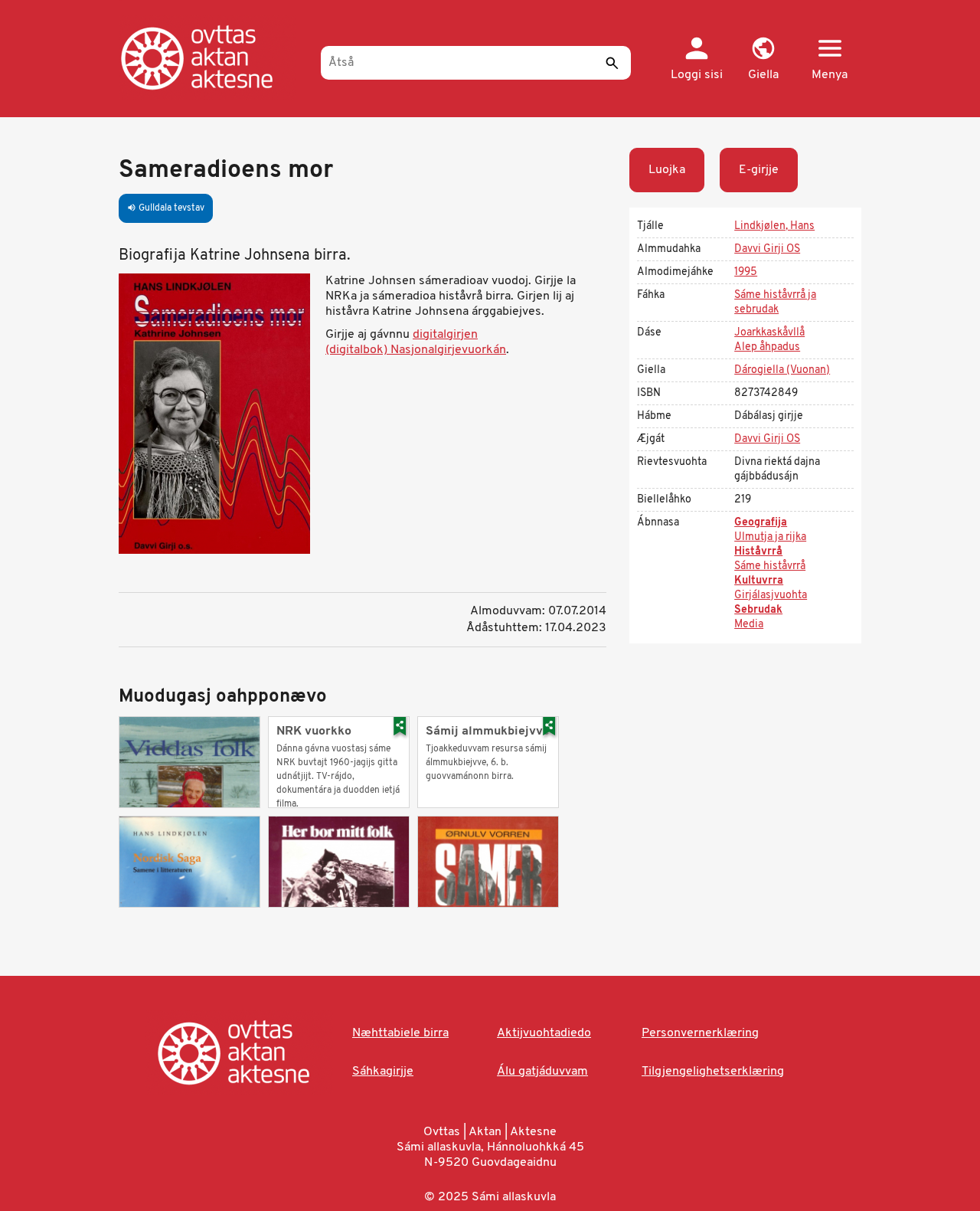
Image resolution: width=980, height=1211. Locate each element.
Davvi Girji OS (767, 249)
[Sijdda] (212, 57)
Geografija (760, 522)
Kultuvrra (758, 581)
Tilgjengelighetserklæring (713, 1071)
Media (748, 624)
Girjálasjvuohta (770, 595)
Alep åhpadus (767, 347)
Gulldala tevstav (165, 208)
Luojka (666, 170)
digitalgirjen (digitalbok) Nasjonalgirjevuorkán (415, 342)
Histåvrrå (758, 552)
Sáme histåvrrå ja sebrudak (775, 302)
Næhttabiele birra (400, 1033)
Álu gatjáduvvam (542, 1071)
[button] (763, 60)
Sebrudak (758, 610)
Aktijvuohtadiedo (544, 1033)
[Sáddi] (611, 62)
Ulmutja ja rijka (770, 537)
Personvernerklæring (700, 1033)
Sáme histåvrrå (769, 566)
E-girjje (759, 170)
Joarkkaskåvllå (769, 333)
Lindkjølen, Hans (774, 226)
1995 (745, 272)
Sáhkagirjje (382, 1071)
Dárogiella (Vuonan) (782, 370)
